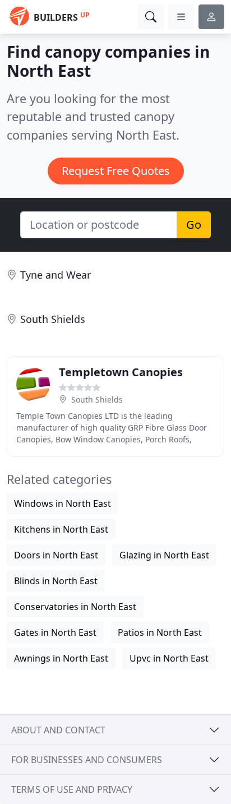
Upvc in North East (169, 658)
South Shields (52, 319)
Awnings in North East (61, 658)
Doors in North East (56, 555)
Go (193, 224)
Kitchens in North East (61, 529)
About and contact (58, 730)
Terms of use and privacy (71, 789)
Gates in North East (55, 632)
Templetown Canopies (121, 372)
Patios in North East (160, 632)
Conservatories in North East (75, 606)
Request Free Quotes (116, 170)
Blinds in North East (56, 581)
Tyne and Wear (55, 274)
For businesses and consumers (86, 760)
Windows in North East (62, 503)
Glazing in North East (164, 555)
